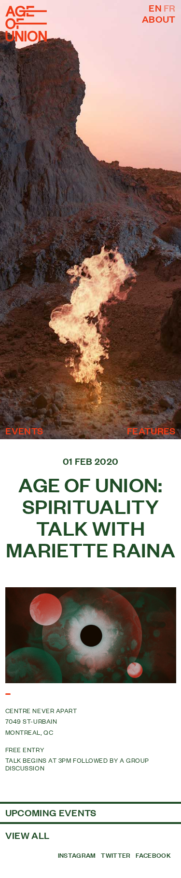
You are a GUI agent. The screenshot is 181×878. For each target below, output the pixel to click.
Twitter (115, 855)
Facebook (153, 855)
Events (24, 431)
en (155, 7)
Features (151, 431)
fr (170, 7)
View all (27, 835)
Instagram (77, 855)
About (159, 19)
